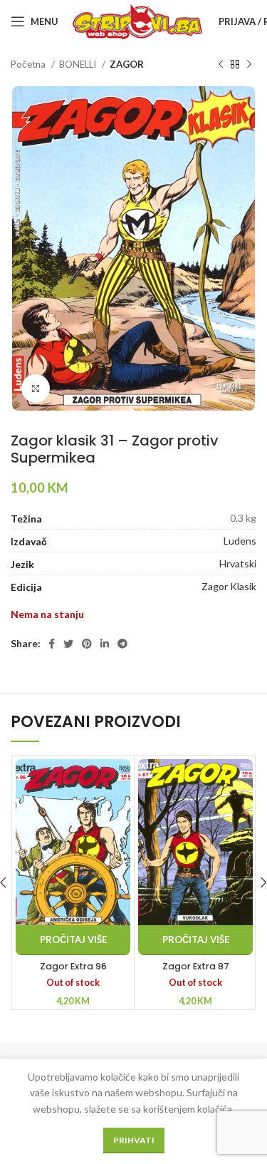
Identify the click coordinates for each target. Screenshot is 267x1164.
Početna (29, 64)
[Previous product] (221, 65)
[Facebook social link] (51, 643)
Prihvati (134, 1140)
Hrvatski (237, 563)
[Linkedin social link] (104, 643)
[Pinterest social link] (87, 643)
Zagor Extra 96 (73, 966)
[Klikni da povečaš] (35, 388)
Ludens (240, 541)
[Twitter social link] (68, 643)
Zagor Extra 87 (195, 966)
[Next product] (249, 65)
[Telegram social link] (122, 643)
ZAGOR (127, 64)
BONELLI (78, 64)
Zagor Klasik (228, 586)
